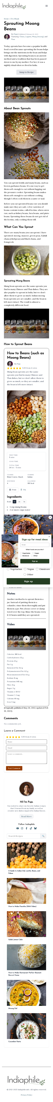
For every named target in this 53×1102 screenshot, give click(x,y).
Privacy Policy (26, 1095)
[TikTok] (31, 828)
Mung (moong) (38, 37)
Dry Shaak (15, 19)
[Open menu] (46, 5)
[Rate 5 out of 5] (20, 368)
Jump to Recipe (26, 72)
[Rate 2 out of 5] (11, 368)
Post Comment (14, 768)
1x (14, 502)
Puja (15, 34)
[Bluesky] (35, 828)
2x (19, 502)
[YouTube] (17, 828)
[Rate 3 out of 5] (14, 368)
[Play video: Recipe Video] (26, 90)
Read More (26, 816)
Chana (21, 37)
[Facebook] (26, 828)
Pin (24, 490)
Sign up (28, 581)
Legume (28, 37)
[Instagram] (22, 828)
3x (24, 502)
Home (6, 19)
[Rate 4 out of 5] (17, 368)
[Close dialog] (50, 517)
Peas (13, 39)
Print (14, 490)
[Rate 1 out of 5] (8, 368)
